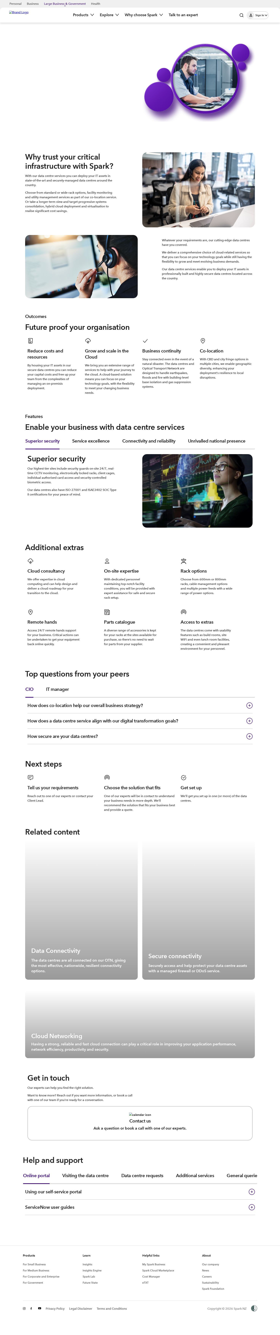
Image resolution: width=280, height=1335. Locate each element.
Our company (210, 1264)
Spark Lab (89, 1276)
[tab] (42, 444)
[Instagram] (24, 1308)
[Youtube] (39, 1308)
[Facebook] (32, 1308)
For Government (33, 1282)
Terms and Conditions (112, 1308)
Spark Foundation (213, 1288)
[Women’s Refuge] (254, 1308)
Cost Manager (151, 1276)
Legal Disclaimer (80, 1308)
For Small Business (34, 1264)
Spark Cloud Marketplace (158, 1270)
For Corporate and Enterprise (41, 1276)
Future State (90, 1282)
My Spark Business (153, 1264)
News (205, 1270)
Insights (87, 1264)
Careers (207, 1276)
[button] (258, 15)
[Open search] (241, 15)
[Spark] (19, 15)
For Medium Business (36, 1270)
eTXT (145, 1282)
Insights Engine (92, 1270)
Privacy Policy (55, 1308)
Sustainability (210, 1282)
